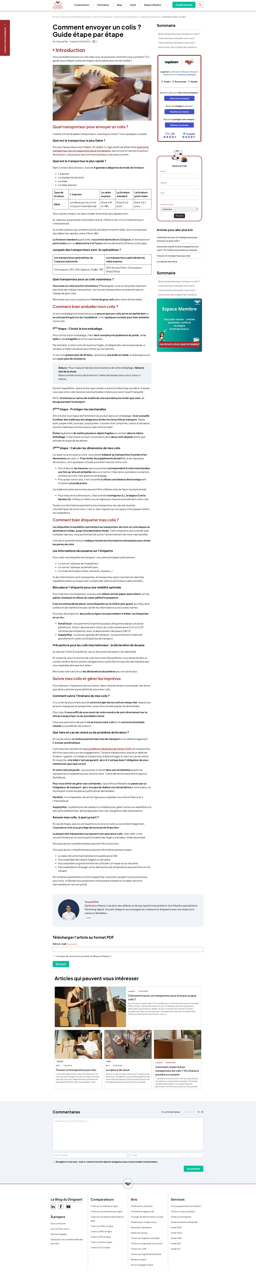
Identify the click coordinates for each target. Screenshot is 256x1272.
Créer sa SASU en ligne (101, 1242)
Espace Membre (152, 4)
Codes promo (184, 4)
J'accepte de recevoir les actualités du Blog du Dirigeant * (84, 956)
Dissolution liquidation (141, 1227)
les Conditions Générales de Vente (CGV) (107, 748)
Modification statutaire (142, 1206)
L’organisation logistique (149, 17)
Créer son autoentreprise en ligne (106, 1211)
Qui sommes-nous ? (60, 1228)
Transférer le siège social (142, 1211)
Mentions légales (59, 1234)
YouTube (68, 1206)
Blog (119, 4)
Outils (133, 4)
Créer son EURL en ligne (102, 1226)
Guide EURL (176, 1227)
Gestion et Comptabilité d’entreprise (76, 17)
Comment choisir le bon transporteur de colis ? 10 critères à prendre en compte (177, 1070)
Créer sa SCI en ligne (100, 1247)
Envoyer (61, 964)
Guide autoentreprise (181, 1216)
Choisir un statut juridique (183, 1211)
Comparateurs (81, 4)
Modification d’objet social (143, 1222)
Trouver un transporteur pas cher (174, 255)
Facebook (60, 1206)
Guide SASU (176, 1232)
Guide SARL (176, 1238)
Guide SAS (176, 1243)
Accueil (56, 17)
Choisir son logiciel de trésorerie (146, 1254)
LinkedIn (88, 918)
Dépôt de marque (139, 1232)
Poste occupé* (167, 204)
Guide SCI (175, 1248)
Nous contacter (58, 1223)
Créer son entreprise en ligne (104, 1206)
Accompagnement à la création (186, 1206)
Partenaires (103, 4)
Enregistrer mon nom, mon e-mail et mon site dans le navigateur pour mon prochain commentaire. (107, 1161)
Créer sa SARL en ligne (101, 1231)
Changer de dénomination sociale (147, 1216)
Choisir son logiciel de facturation (147, 1243)
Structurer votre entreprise (126, 17)
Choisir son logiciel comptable (145, 1238)
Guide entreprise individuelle (184, 1222)
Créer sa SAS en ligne (101, 1236)
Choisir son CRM (139, 1248)
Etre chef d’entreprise (104, 17)
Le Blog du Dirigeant (58, 5)
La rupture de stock (167, 261)
